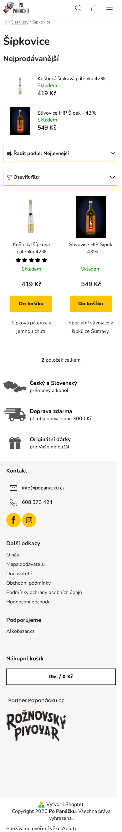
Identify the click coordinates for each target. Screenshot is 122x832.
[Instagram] (29, 520)
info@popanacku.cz (43, 487)
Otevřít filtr (26, 177)
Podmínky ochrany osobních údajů (44, 592)
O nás (12, 554)
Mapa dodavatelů (25, 564)
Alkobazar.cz (20, 631)
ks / (61, 676)
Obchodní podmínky (28, 583)
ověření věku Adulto (55, 828)
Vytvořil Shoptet (65, 804)
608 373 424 (37, 502)
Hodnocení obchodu (28, 601)
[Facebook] (13, 520)
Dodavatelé (19, 573)
